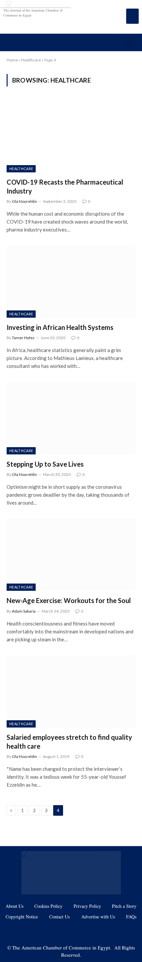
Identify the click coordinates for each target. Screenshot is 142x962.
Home (12, 59)
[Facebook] (40, 931)
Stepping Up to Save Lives (45, 464)
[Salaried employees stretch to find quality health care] (71, 691)
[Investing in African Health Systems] (71, 281)
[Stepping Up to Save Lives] (71, 418)
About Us (14, 906)
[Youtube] (61, 931)
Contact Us (59, 916)
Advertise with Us (98, 916)
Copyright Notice (22, 916)
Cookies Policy (48, 906)
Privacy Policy (87, 906)
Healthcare (31, 59)
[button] (130, 42)
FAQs (131, 916)
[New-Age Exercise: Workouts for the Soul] (71, 554)
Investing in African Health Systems (60, 327)
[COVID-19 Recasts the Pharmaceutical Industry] (71, 136)
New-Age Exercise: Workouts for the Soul (69, 600)
